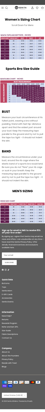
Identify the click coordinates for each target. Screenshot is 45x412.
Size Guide (6, 330)
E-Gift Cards (7, 294)
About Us (6, 352)
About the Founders (10, 355)
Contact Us (7, 338)
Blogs (4, 366)
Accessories (7, 298)
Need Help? (7, 316)
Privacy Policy (7, 359)
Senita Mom (7, 290)
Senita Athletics (12, 401)
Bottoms (5, 283)
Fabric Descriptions (10, 334)
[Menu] (2, 7)
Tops (4, 287)
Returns (5, 319)
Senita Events (8, 301)
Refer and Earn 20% (10, 327)
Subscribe (9, 262)
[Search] (7, 7)
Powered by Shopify (25, 401)
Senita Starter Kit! (31, 2)
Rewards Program (9, 323)
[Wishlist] (37, 7)
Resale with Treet (9, 363)
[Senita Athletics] (20, 7)
